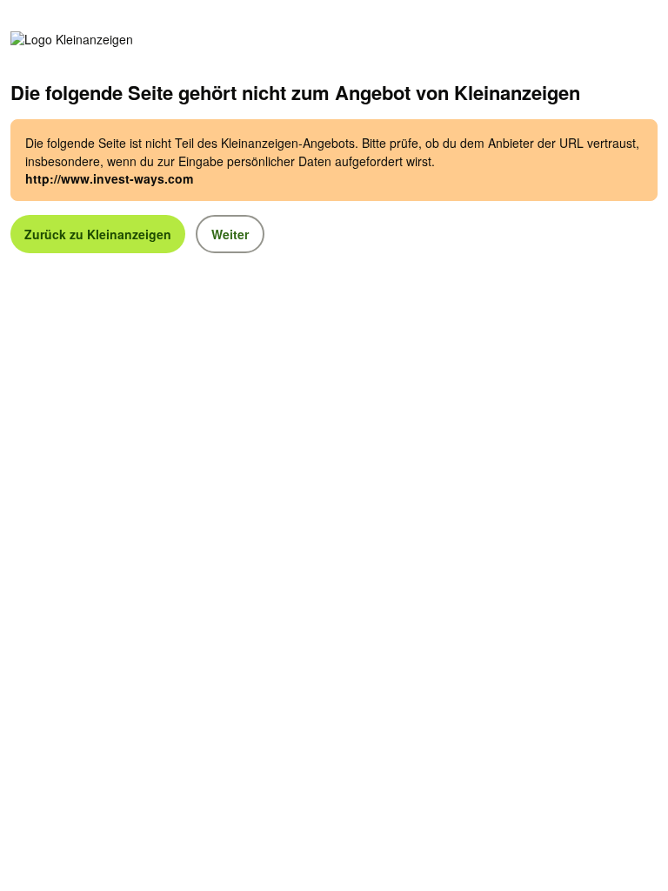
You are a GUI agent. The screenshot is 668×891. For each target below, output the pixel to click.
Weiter (230, 234)
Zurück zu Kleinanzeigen (97, 234)
